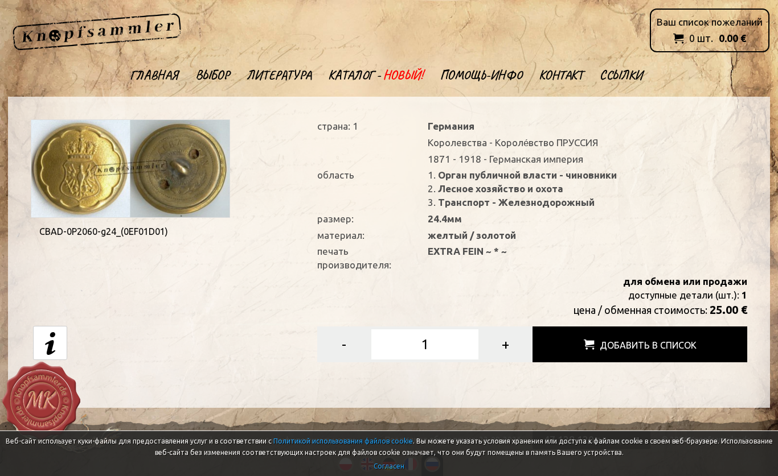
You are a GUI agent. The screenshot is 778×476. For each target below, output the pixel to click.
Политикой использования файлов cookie (343, 441)
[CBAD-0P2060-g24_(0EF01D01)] (130, 167)
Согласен (389, 466)
